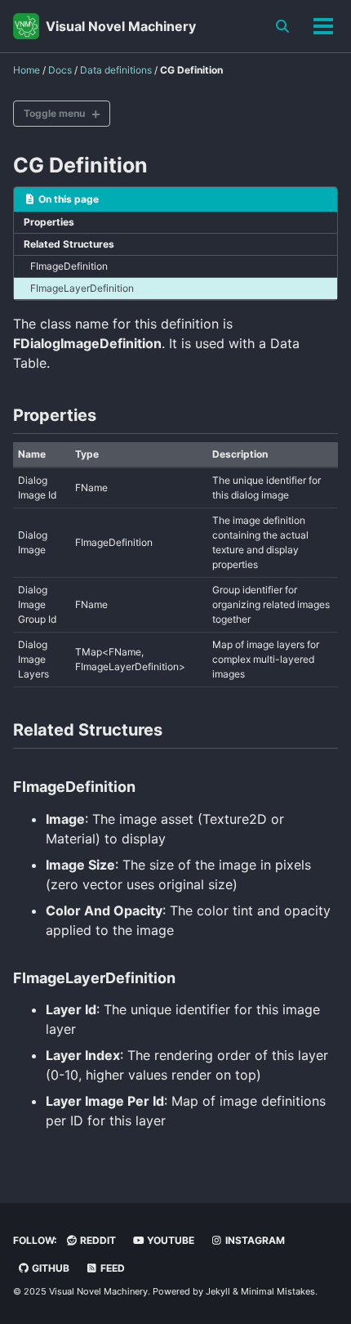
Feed (111, 1268)
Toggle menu (54, 113)
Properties (49, 222)
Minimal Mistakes (278, 1291)
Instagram (254, 1240)
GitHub (49, 1268)
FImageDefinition (69, 266)
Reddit (97, 1240)
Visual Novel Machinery (121, 26)
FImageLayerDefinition (82, 288)
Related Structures (69, 244)
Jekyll (218, 1291)
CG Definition (80, 165)
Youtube (169, 1240)
